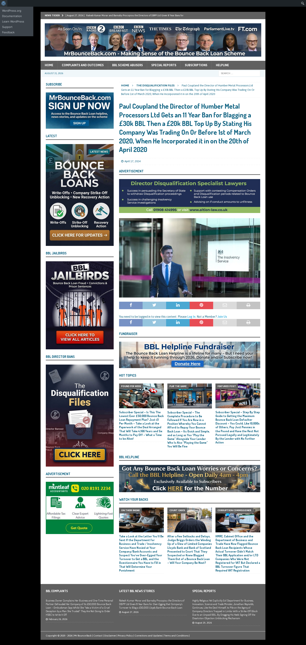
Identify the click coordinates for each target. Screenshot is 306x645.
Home (49, 65)
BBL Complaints (57, 591)
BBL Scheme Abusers (127, 65)
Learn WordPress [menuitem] (13, 21)
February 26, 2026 (58, 619)
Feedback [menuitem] (8, 32)
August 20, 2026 (203, 622)
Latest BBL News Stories (137, 591)
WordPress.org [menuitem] (11, 10)
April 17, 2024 (132, 161)
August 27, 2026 (130, 612)
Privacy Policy (125, 635)
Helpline (222, 65)
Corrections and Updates (148, 635)
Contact (97, 635)
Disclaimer (110, 635)
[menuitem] (3, 3)
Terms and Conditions (176, 635)
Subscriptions (196, 65)
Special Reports (163, 65)
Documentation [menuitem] (12, 16)
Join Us (222, 316)
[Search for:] (239, 73)
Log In (191, 316)
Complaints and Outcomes (83, 65)
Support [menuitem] (7, 27)
